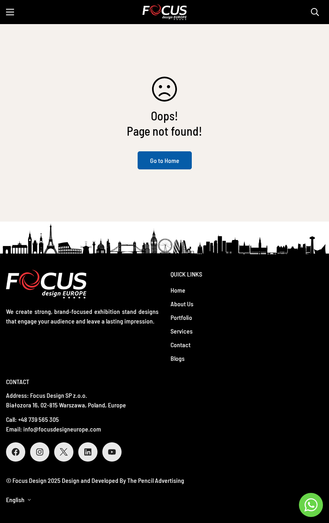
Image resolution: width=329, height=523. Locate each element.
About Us (182, 303)
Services (182, 331)
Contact (181, 344)
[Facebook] (15, 452)
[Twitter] (63, 452)
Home (178, 290)
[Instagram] (39, 452)
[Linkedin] (87, 452)
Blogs (178, 358)
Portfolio (181, 317)
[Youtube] (112, 452)
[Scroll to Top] (313, 479)
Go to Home (164, 160)
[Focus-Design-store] (164, 12)
